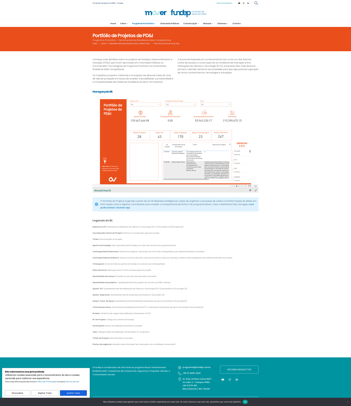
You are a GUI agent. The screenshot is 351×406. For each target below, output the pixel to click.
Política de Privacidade (46, 381)
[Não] (347, 402)
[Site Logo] (175, 13)
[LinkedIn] (248, 3)
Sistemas (221, 23)
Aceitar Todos (73, 393)
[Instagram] (244, 3)
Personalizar (17, 393)
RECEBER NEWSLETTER (239, 369)
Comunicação (190, 23)
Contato (236, 23)
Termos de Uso (72, 381)
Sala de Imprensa (224, 3)
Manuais (207, 23)
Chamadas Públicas (169, 23)
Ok (245, 402)
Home (113, 23)
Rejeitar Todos (45, 393)
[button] (256, 3)
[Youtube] (239, 3)
